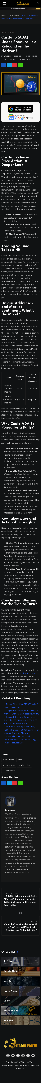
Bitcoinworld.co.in (27, 673)
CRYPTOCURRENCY (9, 770)
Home (3, 15)
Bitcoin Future (8, 760)
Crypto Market (9, 765)
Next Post (30, 921)
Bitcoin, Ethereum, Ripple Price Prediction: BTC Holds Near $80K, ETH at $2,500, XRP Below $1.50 (21, 720)
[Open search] (38, 3)
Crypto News (14, 15)
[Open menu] (5, 3)
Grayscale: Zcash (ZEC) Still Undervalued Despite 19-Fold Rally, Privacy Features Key (20, 739)
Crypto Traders (24, 765)
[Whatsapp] (20, 65)
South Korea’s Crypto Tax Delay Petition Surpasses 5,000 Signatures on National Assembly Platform (21, 730)
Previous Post (12, 893)
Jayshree (7, 56)
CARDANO (21, 760)
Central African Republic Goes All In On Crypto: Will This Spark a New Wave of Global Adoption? (20, 927)
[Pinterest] (14, 65)
